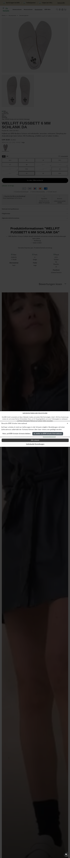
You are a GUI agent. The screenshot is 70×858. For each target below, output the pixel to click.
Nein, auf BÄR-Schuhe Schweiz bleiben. (16, 433)
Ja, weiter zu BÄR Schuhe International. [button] (48, 433)
